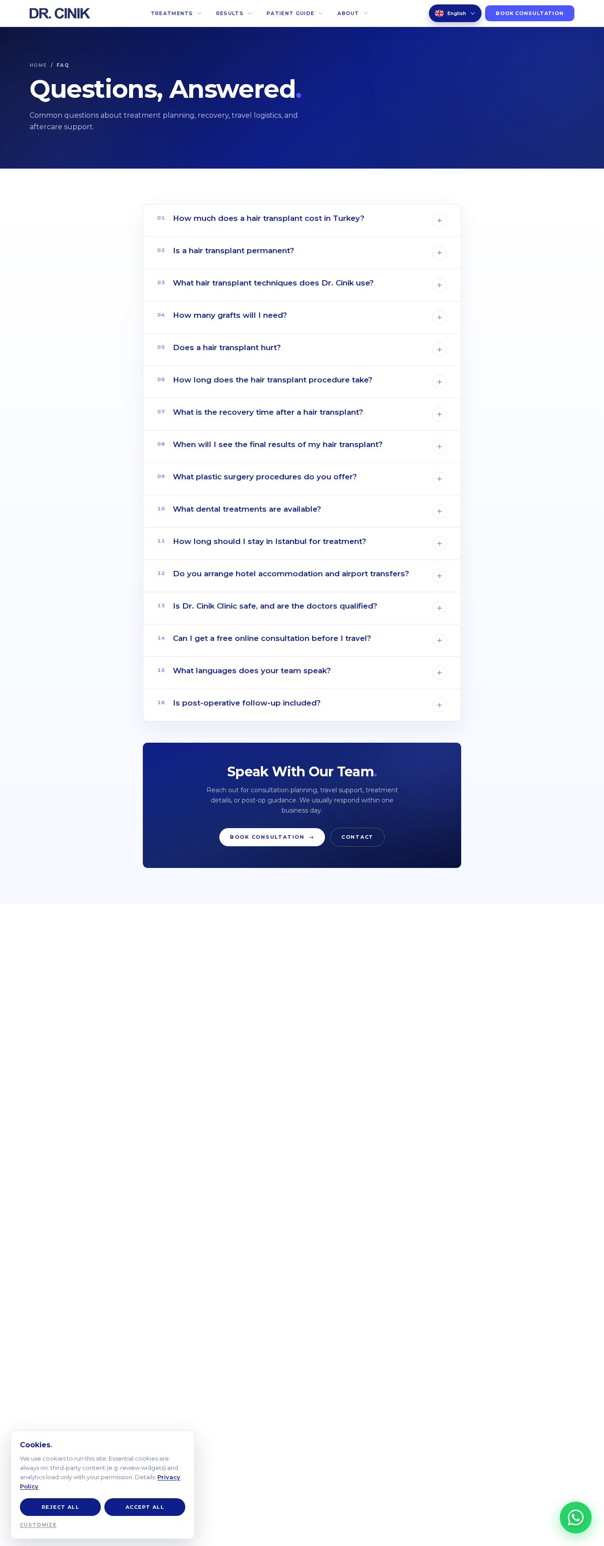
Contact (357, 837)
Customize (38, 1525)
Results (230, 13)
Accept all (145, 1507)
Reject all (60, 1507)
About (348, 13)
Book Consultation (530, 13)
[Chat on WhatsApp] (576, 1517)
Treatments (172, 13)
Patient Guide (290, 13)
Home (38, 65)
